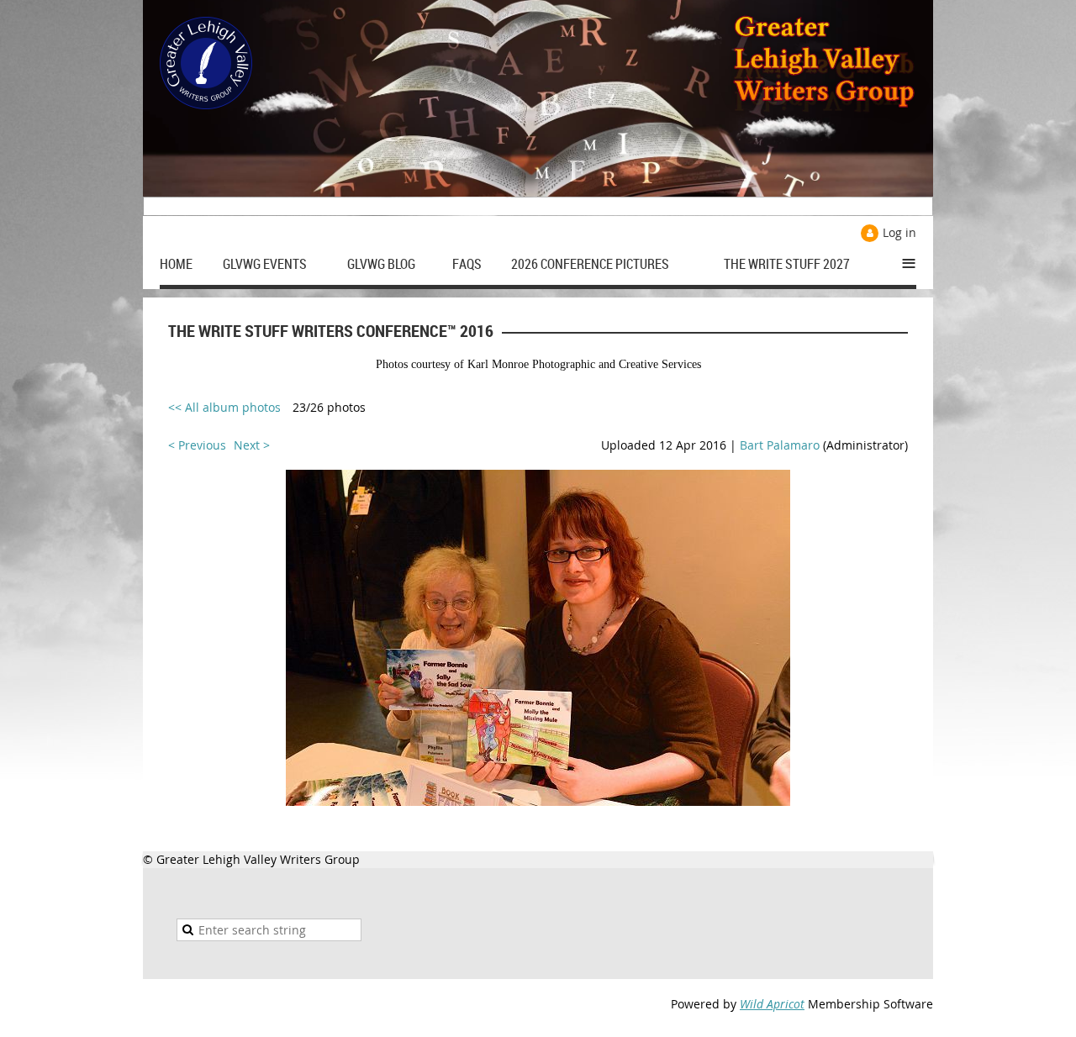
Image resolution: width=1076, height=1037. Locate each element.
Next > (252, 445)
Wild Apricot (772, 1004)
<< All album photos (224, 407)
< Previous (197, 445)
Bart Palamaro (780, 445)
